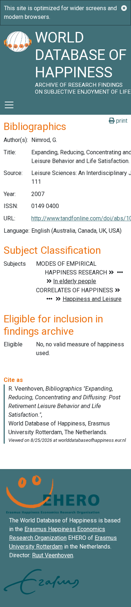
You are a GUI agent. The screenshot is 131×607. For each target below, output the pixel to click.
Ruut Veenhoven (52, 555)
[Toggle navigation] (9, 105)
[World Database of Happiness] (17, 60)
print (121, 120)
